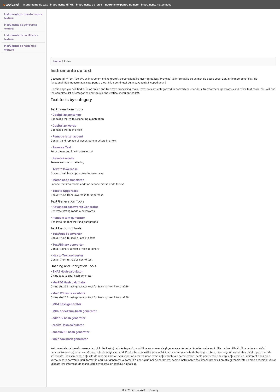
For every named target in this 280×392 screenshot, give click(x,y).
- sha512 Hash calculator (68, 293)
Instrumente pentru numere (122, 4)
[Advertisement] (148, 34)
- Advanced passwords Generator (74, 206)
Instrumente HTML (62, 4)
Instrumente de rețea (89, 4)
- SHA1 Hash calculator (67, 271)
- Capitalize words (63, 125)
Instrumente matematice (156, 4)
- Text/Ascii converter (66, 233)
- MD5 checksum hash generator (74, 311)
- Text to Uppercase (64, 190)
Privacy (153, 390)
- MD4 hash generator (66, 304)
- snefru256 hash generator (70, 332)
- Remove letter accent (67, 136)
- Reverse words (62, 158)
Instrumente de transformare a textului (23, 16)
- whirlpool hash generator (69, 339)
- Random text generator (68, 217)
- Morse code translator (67, 180)
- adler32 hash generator (68, 318)
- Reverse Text (61, 147)
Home (57, 61)
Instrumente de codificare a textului (21, 37)
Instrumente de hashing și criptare (20, 47)
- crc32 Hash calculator (67, 325)
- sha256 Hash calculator (68, 282)
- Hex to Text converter (67, 255)
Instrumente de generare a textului (20, 26)
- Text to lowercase (64, 169)
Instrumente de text (35, 4)
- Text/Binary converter (67, 244)
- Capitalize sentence (66, 114)
